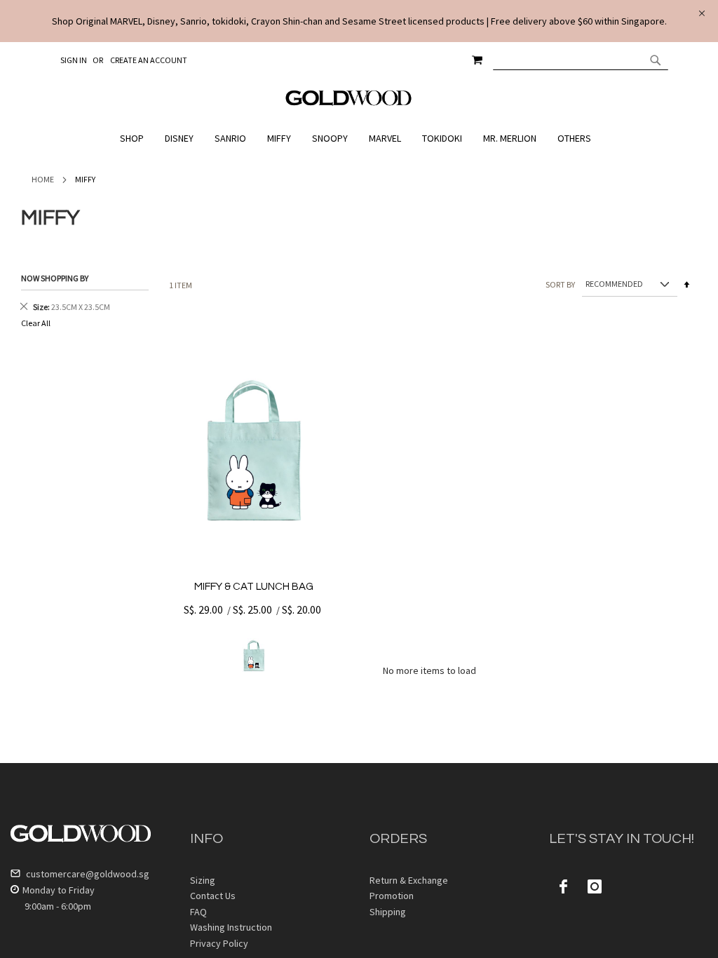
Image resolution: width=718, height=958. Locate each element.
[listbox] (253, 656)
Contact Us (213, 895)
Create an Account (148, 60)
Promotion (392, 895)
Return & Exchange (409, 880)
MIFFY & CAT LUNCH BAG (253, 586)
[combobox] (580, 59)
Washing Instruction (231, 927)
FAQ (198, 911)
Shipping (388, 911)
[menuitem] (135, 138)
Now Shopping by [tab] (54, 278)
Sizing (202, 880)
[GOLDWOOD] (349, 103)
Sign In (73, 60)
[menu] (359, 138)
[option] (253, 655)
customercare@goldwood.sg (86, 874)
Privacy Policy (219, 943)
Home (43, 179)
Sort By (560, 283)
